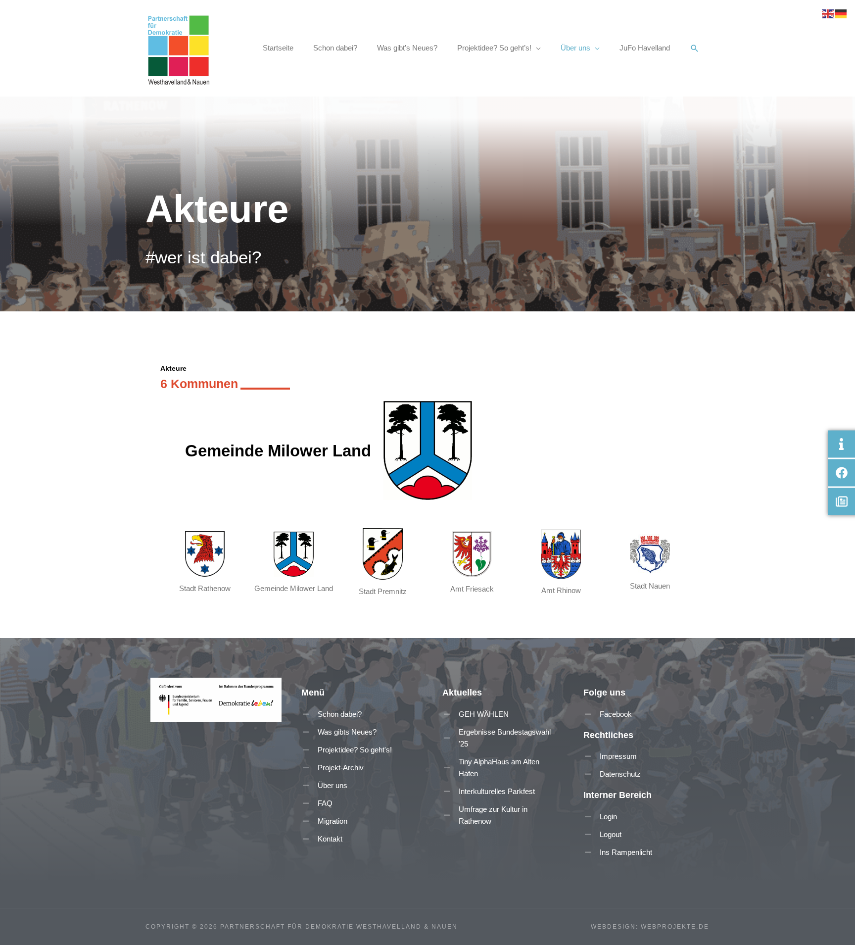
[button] (695, 48)
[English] (828, 13)
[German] (841, 13)
